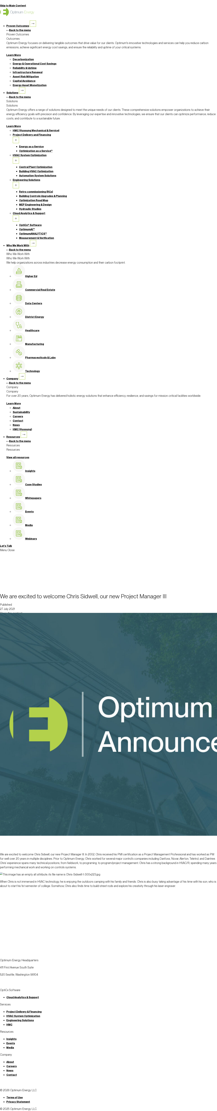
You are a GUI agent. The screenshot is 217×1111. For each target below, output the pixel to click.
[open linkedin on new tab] (3, 985)
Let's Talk (6, 545)
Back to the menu (20, 30)
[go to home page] (108, 953)
